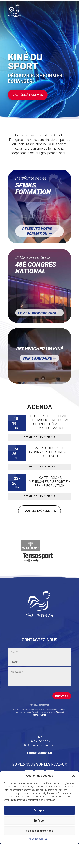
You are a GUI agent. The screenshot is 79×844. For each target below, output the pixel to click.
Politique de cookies (37, 839)
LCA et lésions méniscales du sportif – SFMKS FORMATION (50, 482)
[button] (73, 776)
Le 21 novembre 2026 (37, 313)
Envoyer (61, 695)
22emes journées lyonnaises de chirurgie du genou (49, 452)
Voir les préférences (39, 830)
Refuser (39, 820)
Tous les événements (39, 511)
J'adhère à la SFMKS (27, 95)
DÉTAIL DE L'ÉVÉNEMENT (39, 437)
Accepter (39, 810)
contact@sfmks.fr (39, 753)
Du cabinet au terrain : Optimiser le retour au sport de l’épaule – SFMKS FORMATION (49, 422)
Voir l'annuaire (37, 358)
